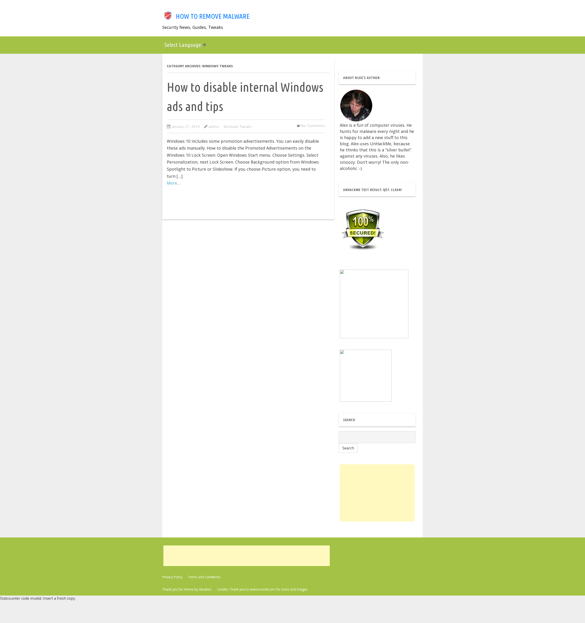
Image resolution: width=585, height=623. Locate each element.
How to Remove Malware (213, 16)
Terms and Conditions (204, 577)
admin (214, 126)
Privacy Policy (172, 577)
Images (302, 589)
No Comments (313, 126)
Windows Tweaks (238, 126)
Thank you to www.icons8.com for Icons (259, 589)
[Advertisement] (377, 492)
